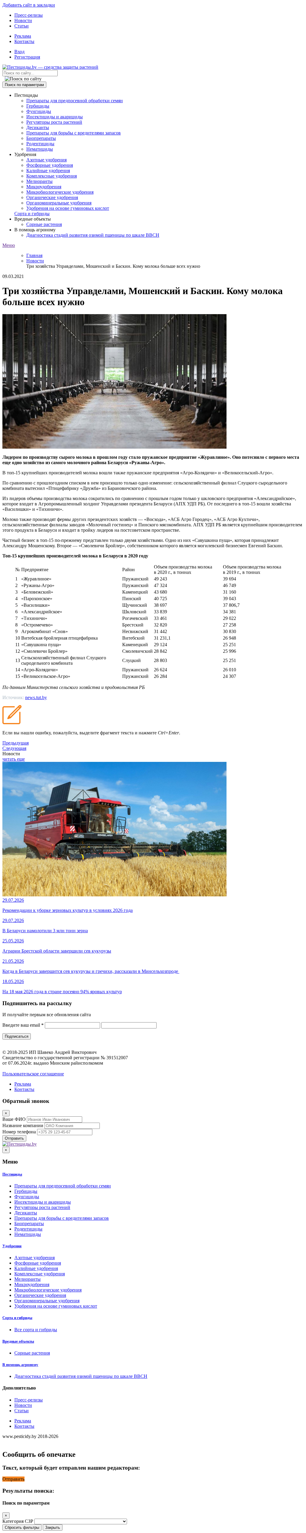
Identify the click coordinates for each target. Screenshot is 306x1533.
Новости (23, 20)
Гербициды (37, 105)
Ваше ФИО (14, 1119)
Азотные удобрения (46, 159)
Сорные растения (44, 224)
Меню (8, 245)
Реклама (22, 36)
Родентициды (40, 143)
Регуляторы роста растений (54, 122)
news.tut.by (36, 697)
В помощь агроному (20, 1364)
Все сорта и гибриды (35, 1329)
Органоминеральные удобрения (58, 202)
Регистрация (27, 56)
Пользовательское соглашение (33, 1073)
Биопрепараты (41, 138)
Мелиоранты (39, 181)
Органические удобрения (52, 197)
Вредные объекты (18, 1341)
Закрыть (52, 1527)
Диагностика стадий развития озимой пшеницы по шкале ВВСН (92, 235)
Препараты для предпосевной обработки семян (74, 100)
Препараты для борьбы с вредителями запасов (73, 132)
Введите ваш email (23, 1025)
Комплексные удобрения (51, 175)
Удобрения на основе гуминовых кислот (67, 208)
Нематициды (39, 149)
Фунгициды (38, 111)
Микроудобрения (43, 186)
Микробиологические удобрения (60, 192)
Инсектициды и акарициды (54, 116)
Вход (19, 51)
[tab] (153, 1174)
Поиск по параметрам (24, 84)
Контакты (24, 41)
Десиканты (37, 127)
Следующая (14, 748)
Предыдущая (15, 742)
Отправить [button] (13, 1479)
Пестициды (12, 1174)
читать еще (13, 759)
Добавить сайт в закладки (28, 4)
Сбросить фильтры (22, 1527)
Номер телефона (19, 1131)
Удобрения (12, 1246)
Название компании (22, 1125)
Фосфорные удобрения (49, 165)
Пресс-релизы (28, 15)
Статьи (21, 25)
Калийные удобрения (48, 170)
